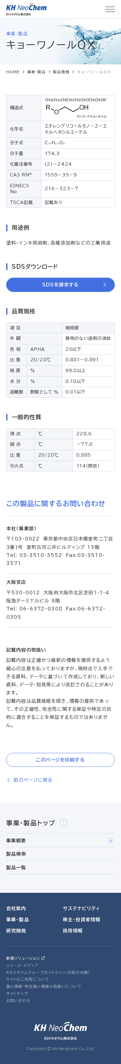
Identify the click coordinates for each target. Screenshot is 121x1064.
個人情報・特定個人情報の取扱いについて (44, 986)
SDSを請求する (60, 284)
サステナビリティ (81, 908)
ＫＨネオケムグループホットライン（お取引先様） (48, 972)
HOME (13, 72)
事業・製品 (36, 72)
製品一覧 (16, 867)
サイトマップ (17, 993)
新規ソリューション (23, 958)
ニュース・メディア (22, 965)
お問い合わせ (18, 1000)
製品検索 (16, 854)
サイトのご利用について (27, 979)
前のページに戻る (33, 780)
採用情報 (73, 930)
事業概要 (16, 840)
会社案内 (16, 908)
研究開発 (16, 930)
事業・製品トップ (31, 823)
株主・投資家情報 (82, 919)
